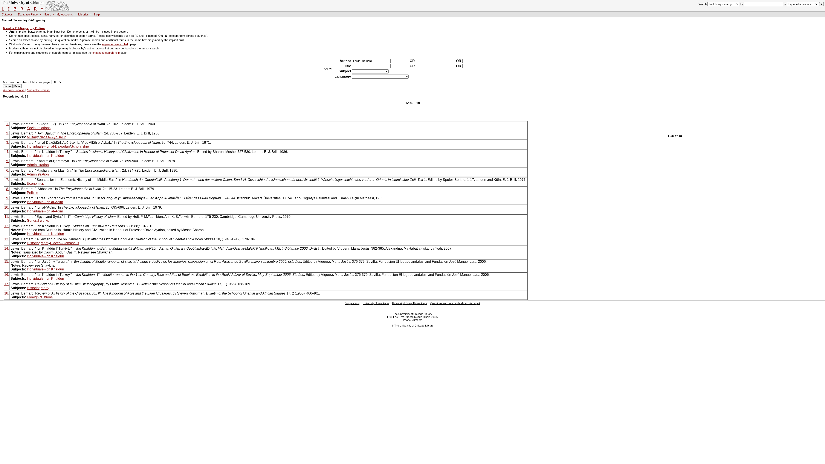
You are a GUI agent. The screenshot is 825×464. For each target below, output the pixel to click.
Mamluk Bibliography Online (24, 28)
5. (7, 161)
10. (6, 207)
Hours (47, 14)
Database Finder (28, 14)
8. (7, 189)
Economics (35, 183)
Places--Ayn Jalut (52, 137)
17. (6, 284)
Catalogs (7, 14)
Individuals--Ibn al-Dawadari (48, 146)
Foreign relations (40, 297)
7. (7, 180)
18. (6, 293)
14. (6, 248)
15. (6, 261)
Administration (38, 165)
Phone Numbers (412, 320)
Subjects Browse (38, 90)
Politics (32, 193)
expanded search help (115, 44)
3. (7, 142)
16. (6, 274)
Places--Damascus (64, 243)
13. (6, 239)
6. (7, 170)
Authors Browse (13, 90)
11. (7, 216)
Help (97, 14)
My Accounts (65, 14)
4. (7, 152)
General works (38, 220)
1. (7, 124)
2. (7, 133)
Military (32, 137)
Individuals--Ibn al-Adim (45, 202)
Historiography (38, 243)
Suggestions (352, 303)
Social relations (38, 128)
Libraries (83, 14)
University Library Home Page (409, 303)
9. (7, 198)
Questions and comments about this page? (455, 303)
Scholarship (80, 146)
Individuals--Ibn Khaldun (45, 155)
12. (6, 226)
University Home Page (376, 303)
